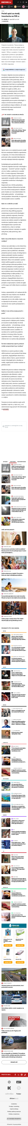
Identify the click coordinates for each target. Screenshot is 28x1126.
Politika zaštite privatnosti (14, 1111)
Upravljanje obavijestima (15, 1118)
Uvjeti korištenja (14, 1109)
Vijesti (5, 6)
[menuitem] (23, 2)
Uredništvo (14, 1104)
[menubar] (23, 2)
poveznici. (6, 409)
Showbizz (19, 6)
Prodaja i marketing (14, 1106)
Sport (12, 6)
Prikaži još (14, 1062)
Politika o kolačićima (14, 1114)
